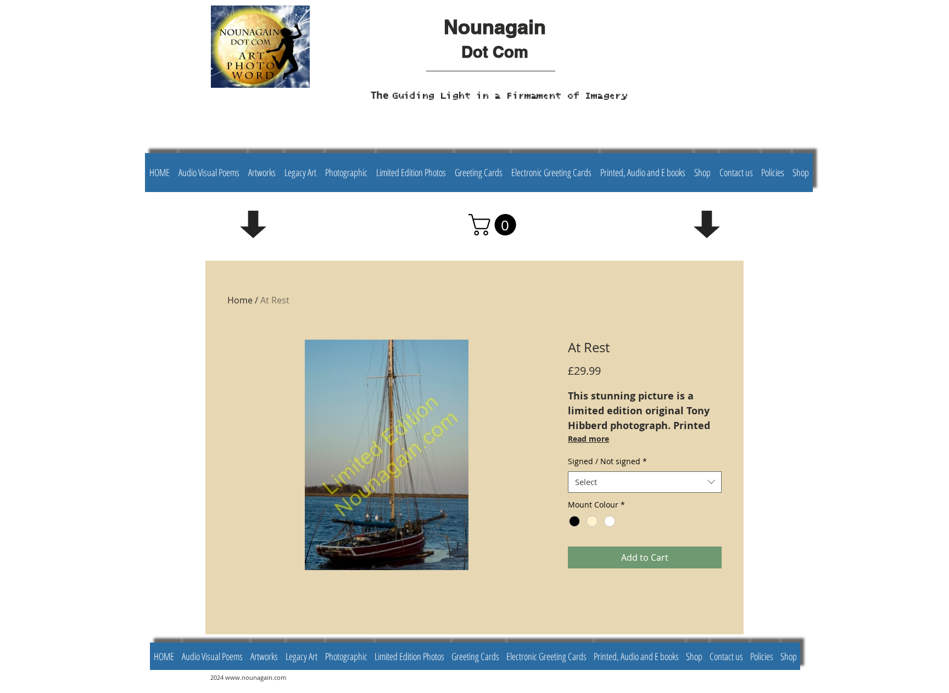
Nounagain (495, 26)
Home (240, 300)
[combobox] (645, 482)
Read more (588, 438)
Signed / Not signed (607, 461)
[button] (494, 224)
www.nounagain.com (255, 677)
